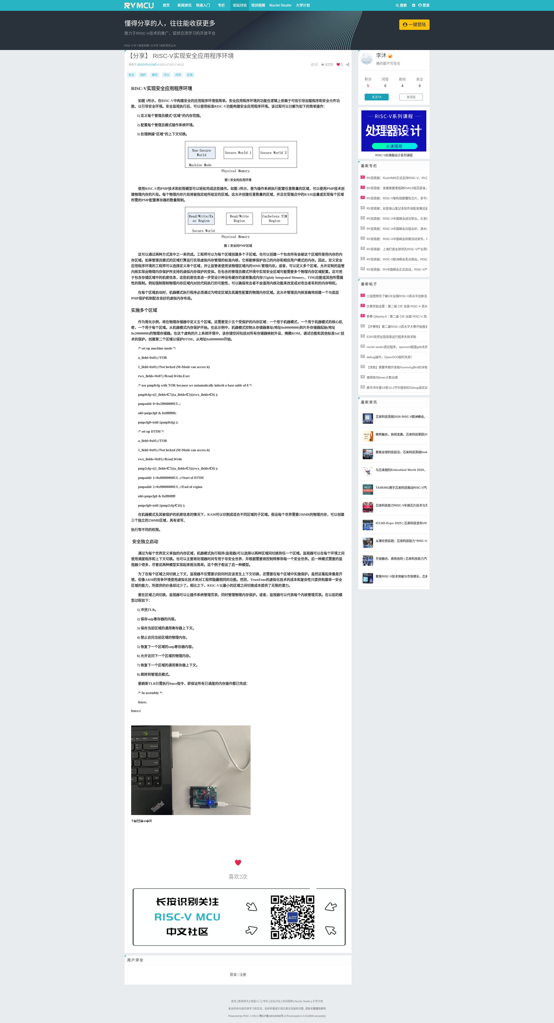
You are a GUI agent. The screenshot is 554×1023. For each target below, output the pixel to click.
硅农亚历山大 (168, 45)
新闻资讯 (185, 5)
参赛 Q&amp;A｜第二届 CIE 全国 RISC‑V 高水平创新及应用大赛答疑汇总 (416, 316)
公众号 (154, 45)
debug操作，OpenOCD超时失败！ (390, 357)
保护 (143, 74)
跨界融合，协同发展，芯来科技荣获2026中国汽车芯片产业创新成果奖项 (424, 434)
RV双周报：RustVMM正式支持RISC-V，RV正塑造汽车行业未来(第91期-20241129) (423, 178)
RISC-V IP (130, 45)
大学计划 (303, 5)
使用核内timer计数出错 (382, 377)
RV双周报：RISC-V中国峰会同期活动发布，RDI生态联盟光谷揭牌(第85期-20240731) (424, 239)
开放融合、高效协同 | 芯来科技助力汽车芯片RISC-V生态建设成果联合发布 (426, 558)
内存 (178, 74)
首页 (166, 5)
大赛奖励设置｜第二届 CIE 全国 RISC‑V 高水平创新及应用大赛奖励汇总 (415, 306)
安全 (131, 74)
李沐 (381, 55)
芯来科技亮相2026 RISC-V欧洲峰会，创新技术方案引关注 (415, 416)
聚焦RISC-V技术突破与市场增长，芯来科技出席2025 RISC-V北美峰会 (423, 576)
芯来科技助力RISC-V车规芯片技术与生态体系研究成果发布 (416, 505)
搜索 (403, 5)
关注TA (377, 97)
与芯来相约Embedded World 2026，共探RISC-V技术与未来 (417, 470)
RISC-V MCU (251, 1016)
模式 (155, 74)
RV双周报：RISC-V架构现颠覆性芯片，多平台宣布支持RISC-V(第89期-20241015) (422, 198)
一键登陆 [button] (416, 24)
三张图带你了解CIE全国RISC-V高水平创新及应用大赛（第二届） (410, 296)
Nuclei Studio (280, 5)
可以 (166, 74)
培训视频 (258, 5)
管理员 (317, 1008)
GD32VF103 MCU (147, 64)
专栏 (221, 5)
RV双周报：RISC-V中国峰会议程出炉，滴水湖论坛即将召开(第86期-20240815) (420, 228)
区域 (190, 74)
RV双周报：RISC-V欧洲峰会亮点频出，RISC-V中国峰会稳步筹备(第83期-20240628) (424, 259)
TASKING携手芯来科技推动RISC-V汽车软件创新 (409, 487)
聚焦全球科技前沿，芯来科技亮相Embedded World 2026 (415, 452)
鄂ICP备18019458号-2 (272, 1016)
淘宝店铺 (143, 45)
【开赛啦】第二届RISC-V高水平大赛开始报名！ (399, 326)
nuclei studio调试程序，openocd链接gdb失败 (397, 347)
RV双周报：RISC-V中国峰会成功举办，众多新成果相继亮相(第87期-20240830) (420, 218)
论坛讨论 (240, 5)
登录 (426, 5)
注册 (242, 974)
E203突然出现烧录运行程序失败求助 (391, 336)
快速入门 (203, 5)
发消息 (411, 97)
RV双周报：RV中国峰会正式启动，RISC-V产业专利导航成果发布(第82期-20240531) (424, 269)
